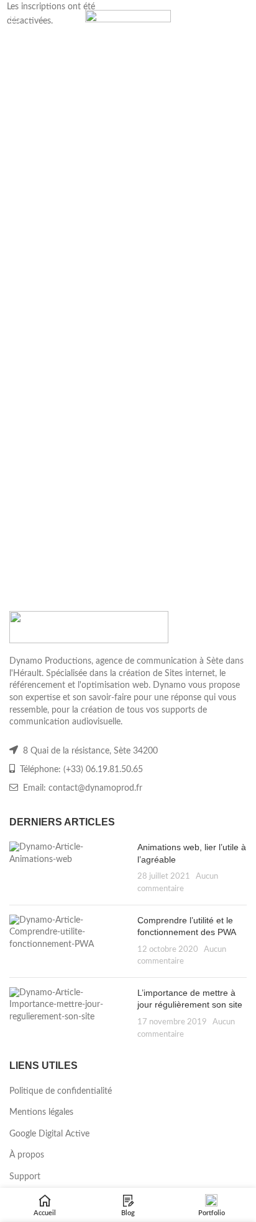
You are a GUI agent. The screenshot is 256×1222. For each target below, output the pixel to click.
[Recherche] (241, 18)
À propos (26, 1155)
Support (24, 1176)
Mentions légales (41, 1112)
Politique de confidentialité (60, 1091)
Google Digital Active (49, 1134)
